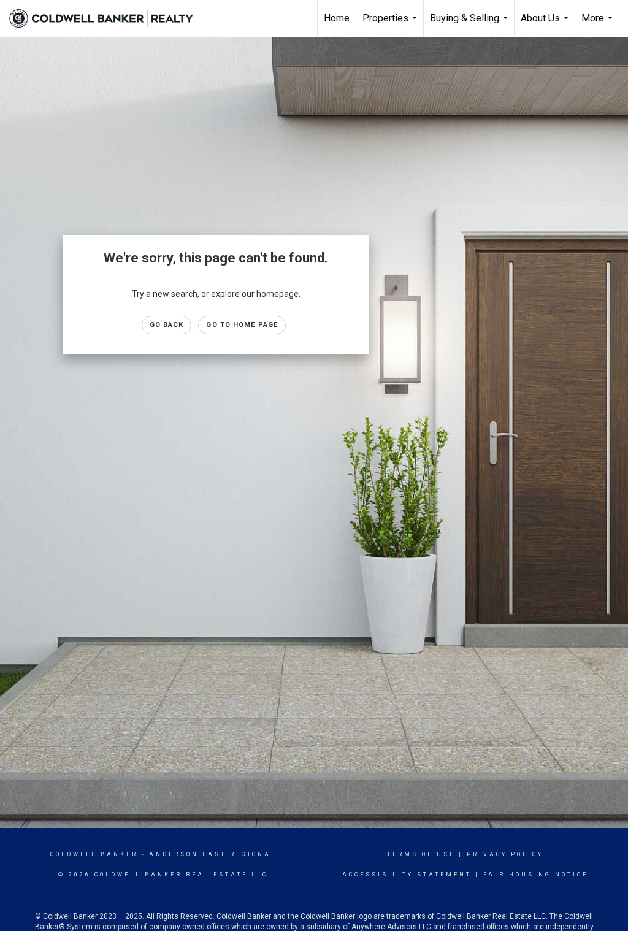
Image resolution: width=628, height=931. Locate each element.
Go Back (167, 325)
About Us (546, 24)
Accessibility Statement (407, 875)
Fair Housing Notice (535, 875)
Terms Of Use (421, 854)
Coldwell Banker (94, 854)
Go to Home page (242, 325)
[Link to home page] (107, 18)
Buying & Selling (470, 24)
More (598, 24)
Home (337, 18)
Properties (391, 24)
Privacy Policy (505, 854)
